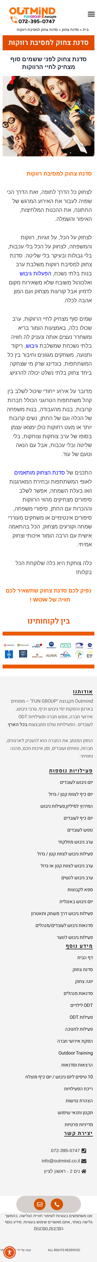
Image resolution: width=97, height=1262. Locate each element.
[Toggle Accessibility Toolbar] (9, 1252)
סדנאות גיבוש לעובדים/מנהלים (64, 925)
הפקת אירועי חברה (75, 1041)
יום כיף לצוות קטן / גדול (71, 794)
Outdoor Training (75, 1053)
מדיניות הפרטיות (47, 1228)
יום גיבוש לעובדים (76, 782)
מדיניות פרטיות (79, 1124)
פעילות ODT (81, 1017)
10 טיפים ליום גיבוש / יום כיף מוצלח (59, 1076)
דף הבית (85, 957)
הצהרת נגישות (79, 1100)
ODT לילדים (81, 1005)
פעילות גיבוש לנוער (75, 937)
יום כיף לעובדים (78, 818)
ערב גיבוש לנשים (77, 877)
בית (85, 29)
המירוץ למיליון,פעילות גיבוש (66, 806)
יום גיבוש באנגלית (76, 901)
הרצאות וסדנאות (77, 1065)
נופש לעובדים (80, 830)
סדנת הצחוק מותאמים (39, 473)
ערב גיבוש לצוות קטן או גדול (67, 865)
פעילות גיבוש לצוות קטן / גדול (65, 853)
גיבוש (32, 346)
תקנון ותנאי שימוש (75, 1112)
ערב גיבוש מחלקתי (75, 842)
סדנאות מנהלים (78, 993)
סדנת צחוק (70, 29)
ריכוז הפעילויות (78, 1088)
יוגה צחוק (84, 981)
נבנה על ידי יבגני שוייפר (15, 1250)
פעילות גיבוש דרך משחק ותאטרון (62, 913)
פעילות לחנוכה (79, 1029)
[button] (91, 14)
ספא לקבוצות (80, 889)
